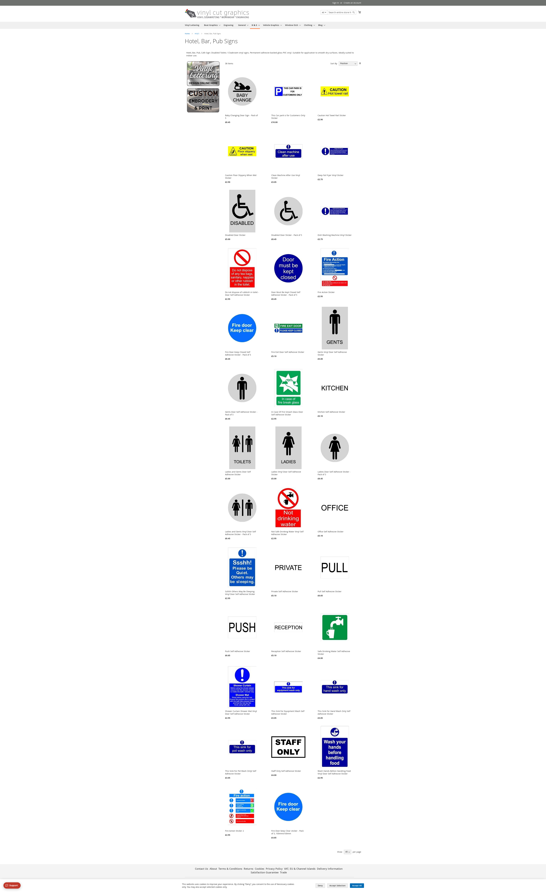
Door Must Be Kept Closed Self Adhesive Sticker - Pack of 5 (285, 293)
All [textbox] (323, 12)
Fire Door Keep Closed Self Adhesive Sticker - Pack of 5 (238, 353)
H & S (197, 33)
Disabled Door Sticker (235, 235)
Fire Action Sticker (326, 292)
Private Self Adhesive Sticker (284, 591)
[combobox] (324, 12)
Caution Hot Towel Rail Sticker (332, 115)
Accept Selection (337, 885)
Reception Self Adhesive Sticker (286, 651)
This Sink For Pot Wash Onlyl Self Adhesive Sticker (240, 772)
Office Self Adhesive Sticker (331, 531)
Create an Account (352, 2)
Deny (320, 885)
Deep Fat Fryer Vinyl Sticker (331, 175)
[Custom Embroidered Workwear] (203, 112)
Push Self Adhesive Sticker (237, 651)
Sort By (333, 63)
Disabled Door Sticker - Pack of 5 (286, 235)
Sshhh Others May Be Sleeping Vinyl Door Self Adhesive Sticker (240, 592)
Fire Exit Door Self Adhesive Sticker (287, 352)
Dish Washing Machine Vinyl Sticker (335, 235)
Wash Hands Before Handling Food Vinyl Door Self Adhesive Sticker (334, 772)
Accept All (357, 885)
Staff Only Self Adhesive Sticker (286, 771)
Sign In (335, 2)
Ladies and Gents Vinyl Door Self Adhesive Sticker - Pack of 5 (240, 533)
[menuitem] (192, 25)
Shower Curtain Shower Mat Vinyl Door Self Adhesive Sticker (241, 712)
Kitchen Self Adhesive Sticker (331, 412)
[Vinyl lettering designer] (203, 85)
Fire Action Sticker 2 (234, 830)
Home (187, 33)
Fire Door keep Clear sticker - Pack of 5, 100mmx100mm (287, 832)
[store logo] (217, 13)
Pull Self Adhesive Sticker (330, 591)
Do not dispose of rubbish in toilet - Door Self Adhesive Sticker (242, 293)
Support (13, 885)
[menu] (273, 25)
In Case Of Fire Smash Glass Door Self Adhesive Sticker (287, 413)
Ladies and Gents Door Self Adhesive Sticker (238, 473)
